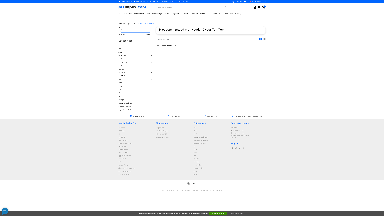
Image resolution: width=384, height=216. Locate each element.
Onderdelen (139, 13)
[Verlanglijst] (259, 7)
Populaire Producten (201, 140)
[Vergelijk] (245, 2)
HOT (220, 13)
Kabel (202, 13)
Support (258, 2)
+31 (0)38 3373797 (238, 130)
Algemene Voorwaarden (126, 168)
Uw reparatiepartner (125, 171)
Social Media (122, 159)
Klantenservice (123, 140)
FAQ (119, 162)
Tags (133, 23)
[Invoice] (189, 184)
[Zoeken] (225, 7)
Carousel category (200, 143)
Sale (231, 13)
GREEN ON (194, 13)
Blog (232, 2)
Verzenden (122, 146)
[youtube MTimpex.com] (243, 148)
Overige (238, 13)
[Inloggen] (255, 7)
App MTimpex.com (124, 156)
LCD (125, 13)
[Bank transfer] (195, 184)
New (226, 13)
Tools (148, 13)
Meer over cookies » (237, 213)
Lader (209, 13)
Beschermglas (158, 13)
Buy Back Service (124, 174)
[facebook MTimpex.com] (232, 148)
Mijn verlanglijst (161, 134)
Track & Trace (123, 153)
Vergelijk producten (162, 137)
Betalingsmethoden (125, 143)
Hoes (167, 13)
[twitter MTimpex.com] (239, 148)
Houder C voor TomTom (147, 23)
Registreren (160, 128)
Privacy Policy (123, 165)
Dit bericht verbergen (218, 213)
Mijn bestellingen (162, 131)
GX (121, 13)
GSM (215, 13)
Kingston (175, 13)
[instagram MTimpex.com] (236, 148)
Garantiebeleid (123, 149)
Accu (130, 13)
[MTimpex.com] (132, 7)
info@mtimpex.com (239, 133)
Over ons (121, 128)
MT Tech (184, 13)
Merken (239, 2)
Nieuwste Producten (201, 137)
